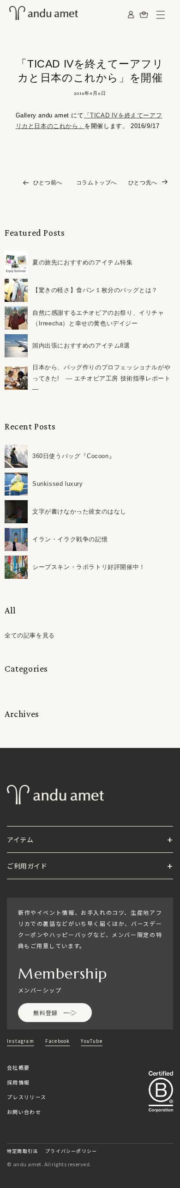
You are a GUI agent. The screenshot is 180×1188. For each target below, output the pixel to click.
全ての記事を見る (30, 635)
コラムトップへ (96, 182)
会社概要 (18, 1067)
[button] (160, 15)
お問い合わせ (24, 1111)
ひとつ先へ (142, 182)
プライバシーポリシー (71, 1150)
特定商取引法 (22, 1150)
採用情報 (18, 1082)
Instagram (20, 1040)
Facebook (57, 1040)
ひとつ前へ (47, 182)
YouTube (91, 1040)
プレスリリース (26, 1097)
